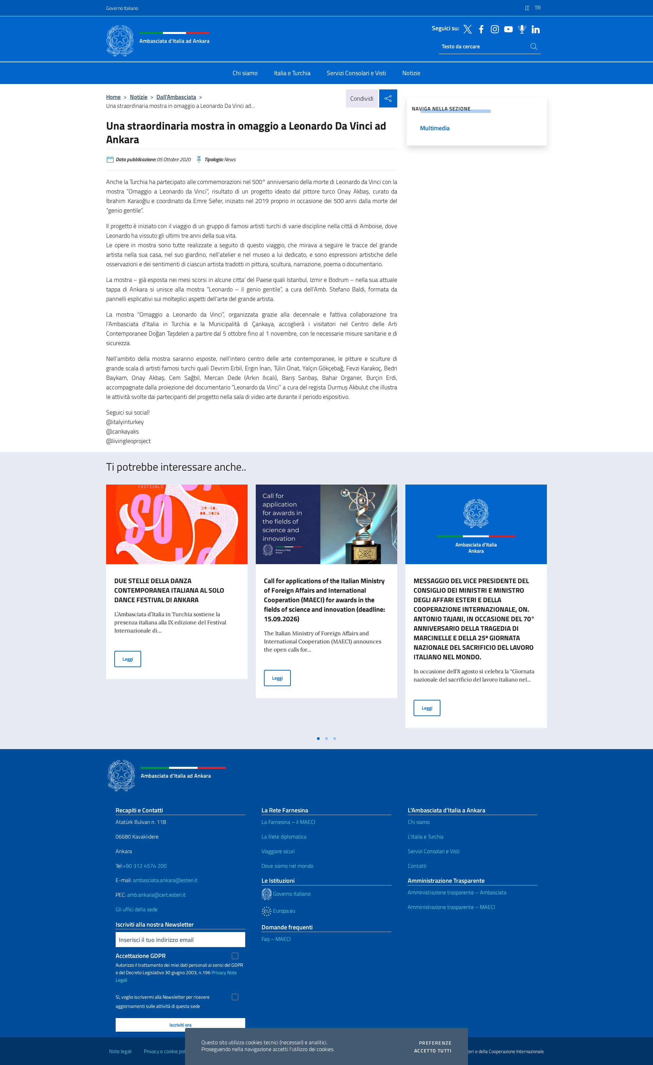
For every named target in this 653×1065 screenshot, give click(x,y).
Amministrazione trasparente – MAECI (451, 907)
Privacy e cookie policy (167, 1051)
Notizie (139, 96)
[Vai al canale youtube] (507, 28)
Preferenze (435, 1043)
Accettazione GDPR (141, 955)
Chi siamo (419, 822)
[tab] (318, 738)
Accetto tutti (433, 1050)
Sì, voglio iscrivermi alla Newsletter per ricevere (163, 997)
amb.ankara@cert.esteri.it (156, 895)
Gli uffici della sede (136, 909)
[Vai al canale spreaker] (520, 28)
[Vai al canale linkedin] (534, 28)
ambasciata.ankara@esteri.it (165, 880)
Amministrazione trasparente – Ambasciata (457, 892)
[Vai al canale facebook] (479, 28)
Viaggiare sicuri (278, 851)
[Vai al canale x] (466, 28)
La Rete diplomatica (284, 836)
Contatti (417, 866)
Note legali (120, 1051)
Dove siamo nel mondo (287, 866)
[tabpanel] (177, 608)
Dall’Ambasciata (176, 96)
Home (113, 96)
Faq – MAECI (276, 939)
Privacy (219, 972)
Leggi (131, 658)
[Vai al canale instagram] (493, 28)
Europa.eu (283, 911)
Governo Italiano (122, 8)
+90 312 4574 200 (145, 866)
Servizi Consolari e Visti (433, 851)
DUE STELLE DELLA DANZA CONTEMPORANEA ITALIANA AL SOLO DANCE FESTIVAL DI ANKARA (169, 590)
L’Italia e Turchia (425, 836)
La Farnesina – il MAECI (288, 822)
